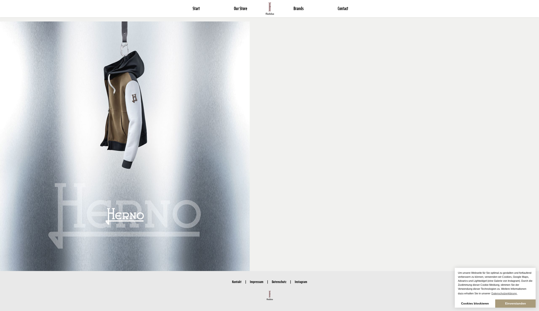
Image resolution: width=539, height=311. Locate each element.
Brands (299, 8)
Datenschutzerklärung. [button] (504, 293)
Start (196, 8)
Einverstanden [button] (515, 303)
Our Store (240, 8)
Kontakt (236, 282)
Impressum (256, 282)
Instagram (301, 282)
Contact (343, 8)
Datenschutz (279, 282)
